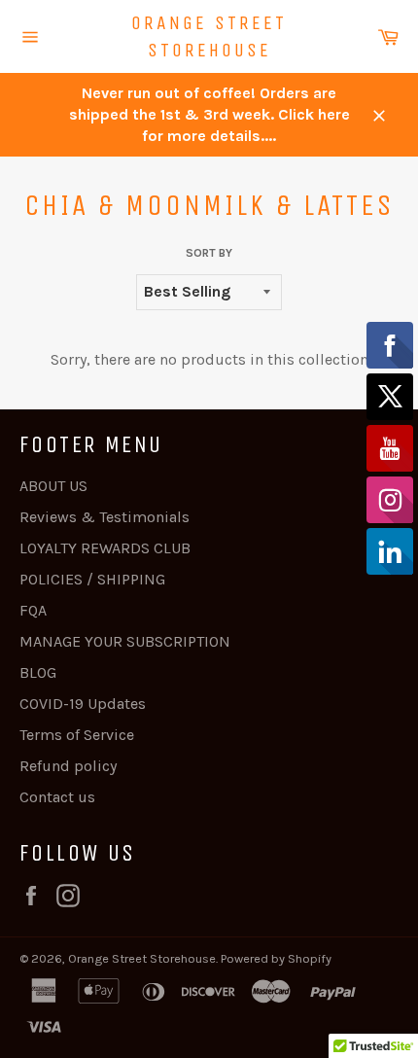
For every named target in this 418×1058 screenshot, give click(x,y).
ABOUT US (53, 485)
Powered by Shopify (276, 958)
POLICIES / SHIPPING (92, 579)
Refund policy (68, 766)
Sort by (209, 253)
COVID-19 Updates (82, 703)
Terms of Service (76, 734)
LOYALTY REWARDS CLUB (105, 548)
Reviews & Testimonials (104, 517)
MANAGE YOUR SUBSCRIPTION (124, 641)
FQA (33, 610)
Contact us (57, 797)
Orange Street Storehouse (209, 36)
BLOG (37, 672)
